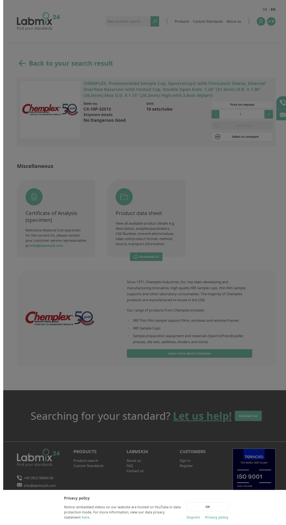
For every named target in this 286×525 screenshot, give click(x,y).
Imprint (193, 517)
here (85, 517)
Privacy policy (216, 517)
